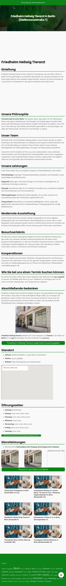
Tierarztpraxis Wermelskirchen (33, 3)
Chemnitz (52, 568)
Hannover (5, 575)
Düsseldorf (19, 572)
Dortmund (59, 569)
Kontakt (4, 563)
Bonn (34, 569)
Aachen (4, 569)
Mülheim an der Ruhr (27, 578)
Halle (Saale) (54, 572)
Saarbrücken (21, 581)
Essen (29, 572)
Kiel (30, 575)
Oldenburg (4, 581)
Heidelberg (12, 575)
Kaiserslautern (19, 575)
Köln (39, 575)
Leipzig (45, 574)
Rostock (16, 581)
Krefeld (33, 575)
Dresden (5, 572)
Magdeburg (56, 575)
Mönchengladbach (16, 578)
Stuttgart (33, 581)
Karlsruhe (25, 575)
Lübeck (51, 575)
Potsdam (10, 581)
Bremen (46, 569)
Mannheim (5, 578)
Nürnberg (52, 578)
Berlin (17, 568)
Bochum (28, 569)
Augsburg (10, 568)
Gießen (48, 572)
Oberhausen (60, 578)
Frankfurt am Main (38, 572)
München (38, 578)
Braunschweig (39, 568)
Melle (9, 578)
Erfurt (25, 572)
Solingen (27, 581)
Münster (45, 578)
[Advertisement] (33, 46)
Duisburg (11, 572)
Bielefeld (23, 568)
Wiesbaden (40, 581)
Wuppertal (48, 581)
